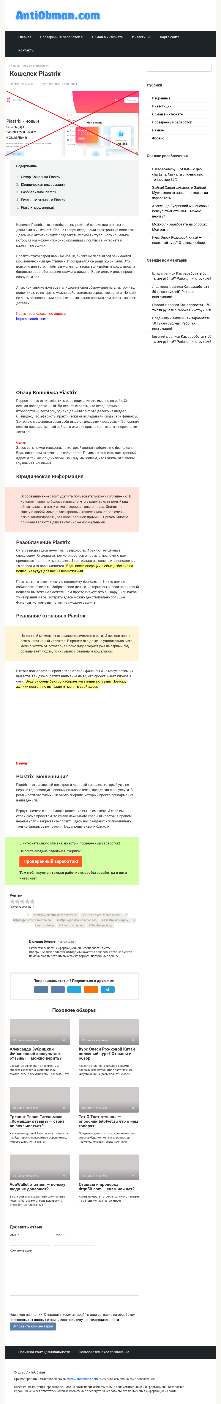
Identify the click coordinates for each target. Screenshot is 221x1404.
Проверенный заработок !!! (62, 37)
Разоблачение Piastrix (38, 192)
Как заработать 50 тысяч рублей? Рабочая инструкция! (180, 292)
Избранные (161, 98)
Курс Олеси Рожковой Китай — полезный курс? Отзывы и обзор (109, 1054)
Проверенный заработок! (51, 861)
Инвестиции (141, 37)
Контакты (26, 50)
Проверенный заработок (172, 122)
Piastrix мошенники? (38, 207)
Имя (14, 1235)
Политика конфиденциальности (44, 1352)
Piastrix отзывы (73, 925)
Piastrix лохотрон (116, 920)
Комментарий (21, 1250)
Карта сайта (170, 37)
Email (59, 1235)
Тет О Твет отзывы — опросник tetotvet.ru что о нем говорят (108, 1121)
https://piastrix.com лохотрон (56, 915)
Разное (158, 130)
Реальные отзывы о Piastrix (43, 200)
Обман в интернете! (107, 37)
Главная (25, 37)
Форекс (158, 138)
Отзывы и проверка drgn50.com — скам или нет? (106, 1186)
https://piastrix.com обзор (102, 915)
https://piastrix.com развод (77, 920)
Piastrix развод (101, 925)
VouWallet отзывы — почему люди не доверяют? (37, 1186)
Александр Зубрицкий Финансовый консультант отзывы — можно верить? (36, 1054)
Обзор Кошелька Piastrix (41, 177)
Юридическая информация (43, 184)
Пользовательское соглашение (104, 1352)
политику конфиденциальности (93, 1320)
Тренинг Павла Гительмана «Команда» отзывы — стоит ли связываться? (37, 1121)
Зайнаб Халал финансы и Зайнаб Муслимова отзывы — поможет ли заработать (180, 192)
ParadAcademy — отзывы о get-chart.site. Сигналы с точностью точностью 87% (177, 174)
